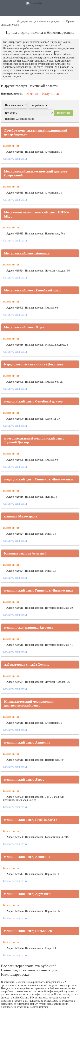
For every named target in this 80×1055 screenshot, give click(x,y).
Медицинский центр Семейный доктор (33, 290)
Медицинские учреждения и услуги (38, 21)
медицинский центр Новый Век (28, 931)
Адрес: (10, 151)
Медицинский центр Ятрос (24, 327)
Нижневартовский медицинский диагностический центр (29, 703)
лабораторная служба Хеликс (26, 664)
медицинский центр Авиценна (27, 742)
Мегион (32, 94)
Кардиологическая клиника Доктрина (33, 364)
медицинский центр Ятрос (24, 779)
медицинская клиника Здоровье (28, 627)
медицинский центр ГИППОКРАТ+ (30, 820)
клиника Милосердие (20, 516)
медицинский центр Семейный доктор (33, 401)
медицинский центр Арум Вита (27, 894)
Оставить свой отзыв (15, 158)
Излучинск (50, 94)
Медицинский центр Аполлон (27, 253)
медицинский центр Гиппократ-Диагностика (38, 479)
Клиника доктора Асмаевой (25, 553)
